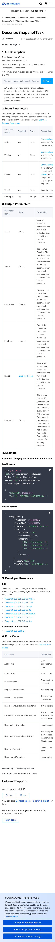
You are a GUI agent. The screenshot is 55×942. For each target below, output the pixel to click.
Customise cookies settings (28, 936)
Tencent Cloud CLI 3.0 (14, 631)
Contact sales (23, 800)
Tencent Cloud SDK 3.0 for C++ (18, 621)
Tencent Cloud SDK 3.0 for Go (18, 610)
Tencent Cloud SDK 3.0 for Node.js (20, 613)
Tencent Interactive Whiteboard (32, 17)
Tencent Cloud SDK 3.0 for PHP (18, 606)
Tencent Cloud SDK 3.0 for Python (20, 599)
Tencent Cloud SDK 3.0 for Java (19, 602)
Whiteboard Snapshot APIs (27, 21)
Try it (48, 81)
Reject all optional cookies (27, 929)
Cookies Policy (11, 916)
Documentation (8, 17)
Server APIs (7, 21)
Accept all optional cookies (27, 922)
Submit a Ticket (41, 800)
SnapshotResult (26, 376)
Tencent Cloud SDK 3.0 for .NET (19, 617)
